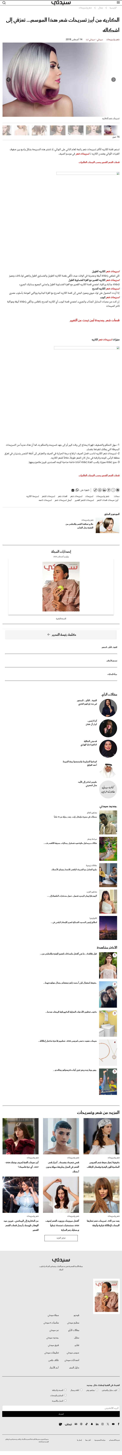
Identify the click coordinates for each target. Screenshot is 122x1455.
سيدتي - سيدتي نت (94, 40)
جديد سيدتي (108, 806)
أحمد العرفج (92, 765)
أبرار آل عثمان (91, 724)
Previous (113, 79)
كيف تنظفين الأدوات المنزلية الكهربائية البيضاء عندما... (71, 1012)
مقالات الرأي (109, 694)
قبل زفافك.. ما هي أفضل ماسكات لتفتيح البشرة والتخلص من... (68, 954)
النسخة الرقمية (61, 618)
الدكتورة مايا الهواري (89, 745)
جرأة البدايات (112, 674)
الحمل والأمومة (57, 1401)
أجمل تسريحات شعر (63, 500)
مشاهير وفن (90, 1390)
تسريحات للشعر (48, 496)
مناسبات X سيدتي (51, 1322)
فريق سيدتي (53, 1345)
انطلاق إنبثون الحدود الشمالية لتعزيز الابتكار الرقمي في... (74, 922)
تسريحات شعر (82, 154)
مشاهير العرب (92, 892)
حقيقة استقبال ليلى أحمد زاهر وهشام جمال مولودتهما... (70, 983)
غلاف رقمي (53, 1360)
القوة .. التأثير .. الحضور (109, 647)
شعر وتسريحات (112, 40)
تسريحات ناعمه (45, 500)
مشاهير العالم (92, 813)
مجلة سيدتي (53, 1315)
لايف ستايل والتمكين (109, 1390)
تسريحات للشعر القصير (84, 500)
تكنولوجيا (93, 918)
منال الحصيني (91, 786)
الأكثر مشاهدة (107, 947)
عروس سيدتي (73, 1352)
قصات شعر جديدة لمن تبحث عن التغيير (94, 320)
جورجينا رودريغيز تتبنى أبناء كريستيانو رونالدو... (75, 1070)
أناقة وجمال (74, 1390)
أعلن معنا (88, 1440)
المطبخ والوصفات (56, 1395)
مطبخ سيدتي (73, 1322)
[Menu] (118, 2)
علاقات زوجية (91, 865)
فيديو (76, 1315)
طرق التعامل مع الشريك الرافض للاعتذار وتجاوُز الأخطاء (74, 869)
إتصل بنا (79, 1440)
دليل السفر (74, 1367)
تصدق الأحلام (112, 660)
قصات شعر (62, 496)
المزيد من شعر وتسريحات (98, 1112)
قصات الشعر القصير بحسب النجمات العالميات (99, 162)
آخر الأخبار (54, 1367)
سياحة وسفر (92, 839)
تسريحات (89, 496)
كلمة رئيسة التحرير (64, 635)
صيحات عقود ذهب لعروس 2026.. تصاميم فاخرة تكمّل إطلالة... (67, 1041)
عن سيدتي (54, 1330)
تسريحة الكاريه (32, 496)
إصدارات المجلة (61, 551)
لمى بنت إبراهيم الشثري (87, 704)
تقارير (77, 1345)
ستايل (76, 1337)
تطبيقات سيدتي (51, 1352)
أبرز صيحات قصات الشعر (107, 500)
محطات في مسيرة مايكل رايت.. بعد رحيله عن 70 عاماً (75, 817)
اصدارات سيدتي (71, 1360)
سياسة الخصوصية (99, 1440)
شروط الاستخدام (114, 1440)
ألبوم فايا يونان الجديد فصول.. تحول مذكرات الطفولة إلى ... (72, 896)
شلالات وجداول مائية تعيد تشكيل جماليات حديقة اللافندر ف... (70, 843)
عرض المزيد (61, 1238)
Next (8, 79)
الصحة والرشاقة (57, 1390)
